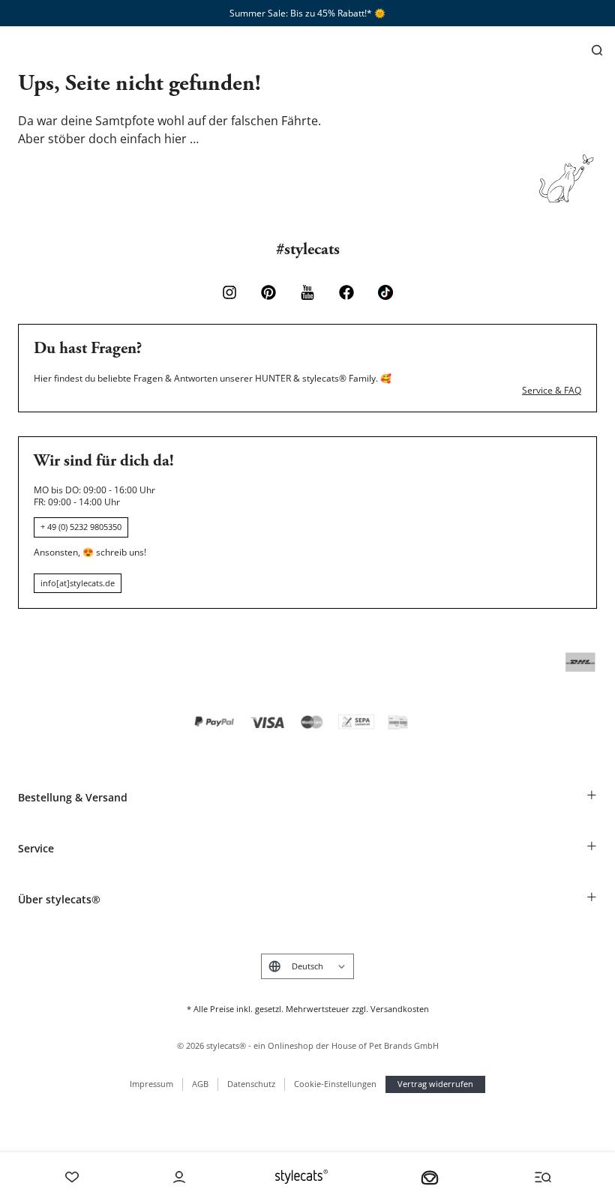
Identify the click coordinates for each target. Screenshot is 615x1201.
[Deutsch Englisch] (307, 966)
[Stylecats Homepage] (301, 1176)
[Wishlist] (72, 1177)
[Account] (179, 1177)
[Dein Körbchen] (430, 1177)
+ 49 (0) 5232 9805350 (81, 526)
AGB (200, 1083)
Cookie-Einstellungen (335, 1083)
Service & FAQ (551, 391)
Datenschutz (251, 1083)
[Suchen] (597, 50)
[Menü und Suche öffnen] (543, 1177)
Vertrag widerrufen (435, 1083)
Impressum (151, 1083)
